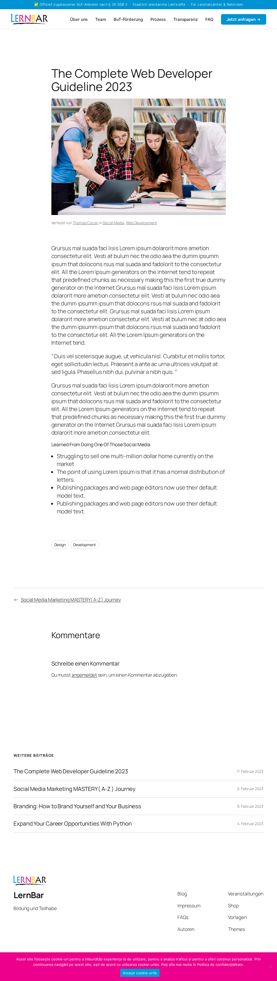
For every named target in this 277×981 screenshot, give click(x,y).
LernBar (29, 895)
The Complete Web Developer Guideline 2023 (71, 771)
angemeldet (84, 675)
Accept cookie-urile (140, 973)
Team (100, 19)
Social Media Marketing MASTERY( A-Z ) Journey (71, 599)
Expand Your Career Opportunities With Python (73, 823)
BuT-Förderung (128, 19)
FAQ (209, 19)
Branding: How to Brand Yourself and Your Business (77, 806)
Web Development (141, 222)
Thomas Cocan (85, 222)
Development (84, 544)
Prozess (158, 19)
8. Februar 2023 (250, 806)
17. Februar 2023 (250, 771)
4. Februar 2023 (250, 823)
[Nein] (270, 966)
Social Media (113, 222)
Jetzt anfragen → (243, 19)
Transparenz (185, 19)
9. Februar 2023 (250, 788)
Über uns (79, 19)
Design (60, 544)
